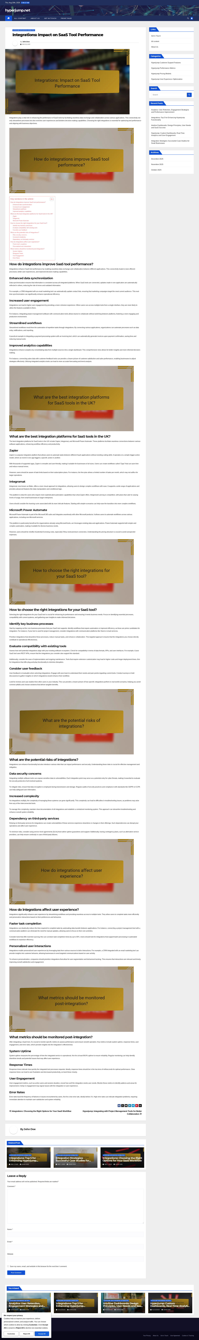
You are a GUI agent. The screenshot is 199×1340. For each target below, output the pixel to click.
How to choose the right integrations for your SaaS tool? (28, 223)
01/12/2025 (156, 1309)
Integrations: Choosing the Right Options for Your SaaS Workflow (41, 1111)
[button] (188, 18)
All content (20, 18)
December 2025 (157, 159)
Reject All (26, 1334)
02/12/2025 (15, 1309)
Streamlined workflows (19, 209)
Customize (11, 1334)
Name (10, 1229)
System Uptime (17, 251)
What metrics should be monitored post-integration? (27, 249)
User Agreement (175, 1335)
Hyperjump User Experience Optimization (167, 79)
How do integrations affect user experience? (24, 242)
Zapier (15, 216)
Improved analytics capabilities (22, 211)
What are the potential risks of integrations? (24, 232)
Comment (11, 1186)
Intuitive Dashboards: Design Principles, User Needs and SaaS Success (122, 1306)
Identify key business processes (22, 225)
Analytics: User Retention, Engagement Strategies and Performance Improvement (26, 1306)
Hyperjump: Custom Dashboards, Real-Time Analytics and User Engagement (170, 1306)
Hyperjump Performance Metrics (163, 68)
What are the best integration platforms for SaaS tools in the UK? (31, 214)
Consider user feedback (20, 230)
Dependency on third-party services (23, 239)
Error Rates (16, 258)
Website (10, 1254)
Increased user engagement (21, 207)
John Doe (26, 42)
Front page (66, 18)
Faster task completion (20, 244)
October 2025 (156, 170)
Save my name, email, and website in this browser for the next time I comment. (38, 1266)
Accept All (42, 1334)
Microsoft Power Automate (21, 220)
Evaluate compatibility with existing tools (25, 227)
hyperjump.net (17, 10)
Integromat (16, 218)
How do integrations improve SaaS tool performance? (28, 202)
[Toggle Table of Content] (50, 199)
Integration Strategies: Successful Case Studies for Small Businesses (72, 1160)
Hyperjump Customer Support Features (166, 63)
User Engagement (18, 255)
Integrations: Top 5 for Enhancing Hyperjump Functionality (22, 1160)
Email (10, 1242)
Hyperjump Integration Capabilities (23, 30)
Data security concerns (20, 235)
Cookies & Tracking (188, 1335)
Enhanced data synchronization (22, 204)
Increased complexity (19, 237)
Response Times (18, 253)
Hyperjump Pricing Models (161, 74)
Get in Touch (50, 18)
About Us (35, 18)
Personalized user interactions (22, 246)
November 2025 (157, 164)
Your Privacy (147, 1335)
